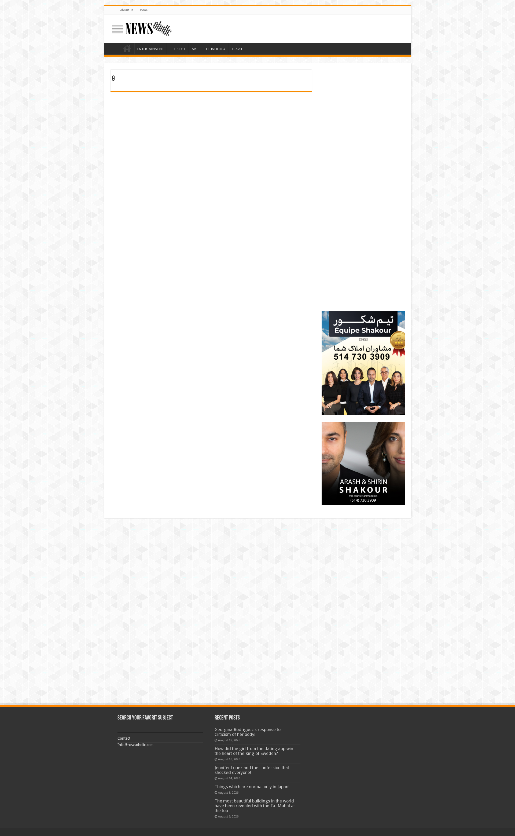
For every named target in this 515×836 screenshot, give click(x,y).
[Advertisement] (363, 103)
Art (195, 49)
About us (126, 10)
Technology (215, 49)
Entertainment (150, 49)
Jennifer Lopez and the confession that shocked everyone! (252, 770)
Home (143, 10)
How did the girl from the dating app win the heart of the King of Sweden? (254, 751)
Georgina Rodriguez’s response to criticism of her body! (248, 732)
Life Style (178, 49)
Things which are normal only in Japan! (252, 786)
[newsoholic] (141, 28)
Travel (237, 49)
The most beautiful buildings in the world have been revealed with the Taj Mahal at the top (255, 805)
